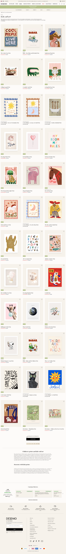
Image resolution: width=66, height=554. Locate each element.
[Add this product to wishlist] (20, 25)
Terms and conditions (51, 523)
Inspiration (55, 3)
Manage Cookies (51, 530)
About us (31, 518)
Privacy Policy (13, 531)
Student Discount (33, 531)
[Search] (59, 3)
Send (15, 529)
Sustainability (32, 525)
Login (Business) (33, 538)
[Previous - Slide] (14, 493)
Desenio (35, 551)
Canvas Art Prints (27, 3)
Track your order (50, 521)
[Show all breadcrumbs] (2, 12)
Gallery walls (48, 3)
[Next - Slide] (63, 493)
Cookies (49, 525)
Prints (20, 3)
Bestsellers (11, 3)
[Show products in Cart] (64, 4)
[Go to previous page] (27, 444)
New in (17, 3)
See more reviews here (33, 499)
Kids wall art (9, 12)
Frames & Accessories (36, 3)
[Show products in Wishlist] (62, 4)
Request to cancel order (52, 528)
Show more (33, 439)
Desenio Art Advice (51, 518)
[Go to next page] (39, 444)
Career (31, 523)
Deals (43, 3)
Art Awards (32, 536)
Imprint (31, 521)
